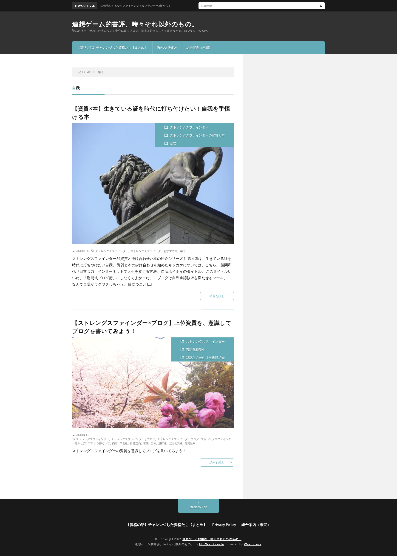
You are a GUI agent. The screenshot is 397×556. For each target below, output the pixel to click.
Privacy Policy (167, 47)
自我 (182, 251)
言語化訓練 (175, 443)
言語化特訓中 (195, 349)
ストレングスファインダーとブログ (133, 439)
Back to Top (198, 507)
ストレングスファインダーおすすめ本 (153, 251)
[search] (321, 5)
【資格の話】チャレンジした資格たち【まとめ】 (112, 47)
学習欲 (124, 443)
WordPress (252, 544)
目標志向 (135, 443)
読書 (173, 143)
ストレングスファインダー (189, 127)
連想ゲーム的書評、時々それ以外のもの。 (135, 24)
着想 (146, 443)
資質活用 (190, 443)
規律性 (162, 443)
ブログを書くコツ (99, 443)
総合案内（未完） (199, 47)
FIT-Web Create (211, 544)
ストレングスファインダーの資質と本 (197, 135)
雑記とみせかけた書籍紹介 (205, 357)
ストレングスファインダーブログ (178, 439)
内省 (115, 443)
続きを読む (217, 296)
